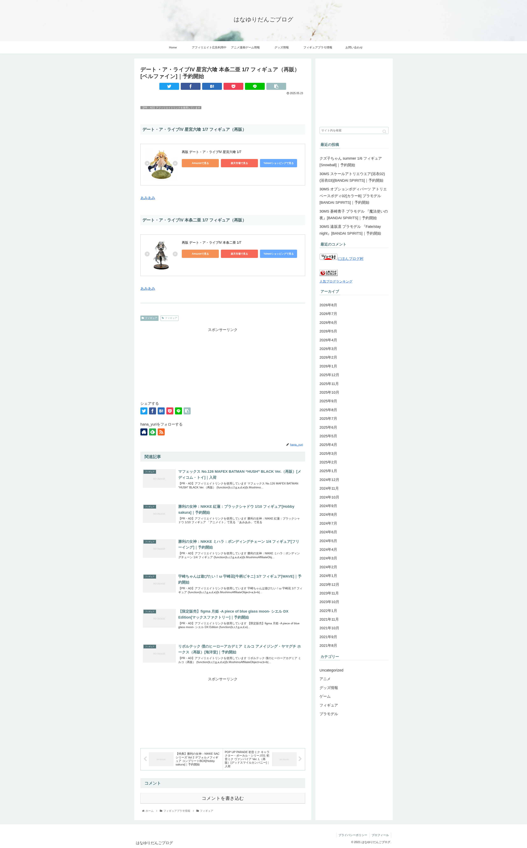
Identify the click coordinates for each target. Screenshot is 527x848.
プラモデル (328, 714)
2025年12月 (329, 375)
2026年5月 (328, 331)
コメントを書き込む (223, 798)
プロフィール (380, 835)
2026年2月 (328, 357)
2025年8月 (328, 410)
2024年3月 (328, 558)
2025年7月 (328, 418)
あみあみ (147, 198)
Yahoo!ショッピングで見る (279, 163)
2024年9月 (328, 506)
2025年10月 (329, 392)
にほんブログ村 (351, 259)
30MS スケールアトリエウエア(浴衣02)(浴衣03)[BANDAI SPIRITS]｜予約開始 (352, 177)
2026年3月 (328, 349)
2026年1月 (328, 366)
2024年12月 (329, 480)
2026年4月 (328, 340)
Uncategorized (331, 670)
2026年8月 (328, 305)
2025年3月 (328, 453)
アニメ (325, 679)
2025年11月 (329, 384)
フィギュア (151, 318)
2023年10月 (329, 602)
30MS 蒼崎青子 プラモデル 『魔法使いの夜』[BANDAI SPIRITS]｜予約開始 (353, 214)
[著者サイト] (143, 431)
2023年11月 (329, 593)
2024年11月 (329, 488)
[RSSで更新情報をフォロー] (161, 431)
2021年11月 (329, 619)
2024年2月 (328, 567)
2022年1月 (328, 611)
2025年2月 (328, 462)
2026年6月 (328, 322)
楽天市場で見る (239, 163)
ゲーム (325, 696)
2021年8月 (328, 645)
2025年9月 (328, 401)
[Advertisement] (222, 362)
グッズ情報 (328, 688)
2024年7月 (328, 523)
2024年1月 (328, 576)
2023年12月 (329, 584)
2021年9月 (328, 637)
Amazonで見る (200, 163)
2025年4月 (328, 445)
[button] (384, 131)
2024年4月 (328, 549)
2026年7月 (328, 314)
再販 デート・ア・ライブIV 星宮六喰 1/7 (212, 152)
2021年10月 (329, 628)
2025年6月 (328, 427)
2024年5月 (328, 541)
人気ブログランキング (335, 281)
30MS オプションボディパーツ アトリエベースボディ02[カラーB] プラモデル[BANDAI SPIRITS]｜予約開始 (353, 196)
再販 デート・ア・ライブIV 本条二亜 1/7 (212, 242)
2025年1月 (328, 471)
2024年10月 (329, 497)
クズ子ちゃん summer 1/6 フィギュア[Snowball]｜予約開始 (350, 161)
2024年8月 (328, 514)
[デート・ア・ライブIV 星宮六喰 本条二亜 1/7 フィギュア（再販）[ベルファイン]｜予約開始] (212, 86)
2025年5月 (328, 436)
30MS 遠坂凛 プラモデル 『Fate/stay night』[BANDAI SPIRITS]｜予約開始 (350, 230)
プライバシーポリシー (352, 835)
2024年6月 (328, 532)
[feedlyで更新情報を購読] (152, 431)
